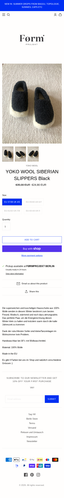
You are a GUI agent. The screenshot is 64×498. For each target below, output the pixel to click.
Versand (32, 427)
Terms (32, 423)
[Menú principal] (3, 14)
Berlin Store (32, 418)
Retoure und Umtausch (32, 432)
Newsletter (32, 441)
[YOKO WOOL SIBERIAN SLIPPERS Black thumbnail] (7, 154)
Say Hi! (32, 414)
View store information (15, 274)
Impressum (32, 436)
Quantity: (6, 219)
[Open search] (8, 14)
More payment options (32, 255)
